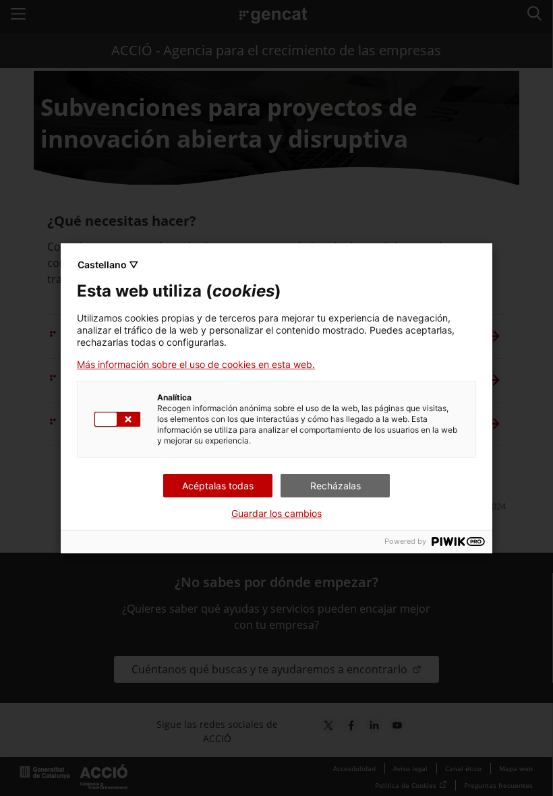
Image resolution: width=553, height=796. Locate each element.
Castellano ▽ (108, 264)
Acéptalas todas (218, 485)
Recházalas (335, 485)
